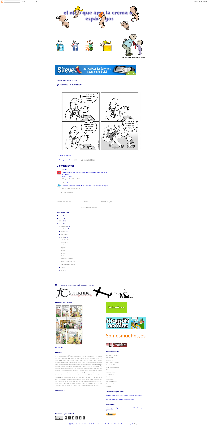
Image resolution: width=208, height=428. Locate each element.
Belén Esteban (80, 358)
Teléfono (66, 383)
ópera (56, 377)
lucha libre (68, 373)
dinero (93, 364)
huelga (70, 370)
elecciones (57, 366)
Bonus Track (99, 358)
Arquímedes (64, 358)
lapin (60, 373)
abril (62, 270)
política (64, 379)
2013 (61, 215)
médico (100, 373)
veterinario (90, 385)
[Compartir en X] (89, 160)
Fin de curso (64, 256)
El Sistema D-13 (110, 374)
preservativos (70, 379)
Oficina (100, 375)
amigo (96, 356)
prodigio (75, 379)
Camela (64, 360)
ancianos (100, 356)
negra (76, 375)
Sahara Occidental (98, 379)
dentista (85, 364)
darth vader (80, 364)
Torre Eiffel (61, 385)
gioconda (66, 368)
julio (62, 267)
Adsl (88, 356)
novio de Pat (86, 375)
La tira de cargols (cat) (112, 367)
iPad (80, 370)
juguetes (91, 370)
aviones (72, 358)
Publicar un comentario (66, 192)
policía (60, 379)
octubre (63, 231)
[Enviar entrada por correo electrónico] (81, 160)
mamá (92, 373)
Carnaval (77, 360)
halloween (93, 368)
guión (89, 368)
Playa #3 (63, 248)
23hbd (70, 356)
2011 (61, 221)
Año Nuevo (58, 358)
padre (60, 377)
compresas (74, 362)
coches (95, 360)
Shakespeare (72, 381)
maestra (88, 373)
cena (90, 360)
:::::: (63, 170)
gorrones (78, 368)
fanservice (89, 366)
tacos (97, 381)
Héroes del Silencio (60, 370)
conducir (79, 362)
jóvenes (86, 370)
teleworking (72, 383)
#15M (56, 356)
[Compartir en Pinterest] (94, 160)
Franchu (62, 368)
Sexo (63, 381)
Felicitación (96, 366)
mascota (96, 373)
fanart (79, 366)
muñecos (68, 375)
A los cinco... (109, 360)
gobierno (71, 368)
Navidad (72, 375)
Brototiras (108, 377)
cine (92, 360)
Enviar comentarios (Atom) (89, 207)
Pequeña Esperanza (111, 381)
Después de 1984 (111, 365)
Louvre (64, 373)
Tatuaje (100, 381)
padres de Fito (67, 377)
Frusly (107, 370)
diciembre (64, 226)
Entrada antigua (106, 201)
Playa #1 (63, 253)
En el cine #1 (64, 245)
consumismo (93, 362)
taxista (56, 383)
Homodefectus (110, 358)
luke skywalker (75, 373)
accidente (84, 356)
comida (57, 362)
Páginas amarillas (76, 377)
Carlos (73, 360)
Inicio (86, 201)
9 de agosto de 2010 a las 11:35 (71, 188)
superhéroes (86, 381)
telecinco (61, 383)
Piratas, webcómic (111, 384)
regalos (83, 379)
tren (65, 385)
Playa (56, 379)
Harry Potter (99, 368)
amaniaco (91, 356)
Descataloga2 (110, 379)
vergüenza (85, 385)
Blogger (136, 424)
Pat (92, 377)
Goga (75, 368)
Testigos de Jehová (86, 383)
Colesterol (100, 360)
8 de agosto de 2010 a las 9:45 (71, 179)
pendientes (96, 377)
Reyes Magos (89, 379)
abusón (79, 356)
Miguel (64, 183)
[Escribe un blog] (87, 160)
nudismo (92, 375)
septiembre (64, 234)
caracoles (69, 360)
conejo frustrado (85, 362)
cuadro (75, 364)
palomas (82, 377)
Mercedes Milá (58, 375)
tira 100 (97, 383)
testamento (78, 383)
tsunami (68, 385)
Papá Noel (87, 377)
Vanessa (80, 385)
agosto (63, 237)
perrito (100, 377)
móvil (64, 375)
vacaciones (74, 385)
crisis (71, 364)
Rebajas (79, 379)
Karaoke (95, 370)
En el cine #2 (64, 242)
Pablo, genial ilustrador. (112, 362)
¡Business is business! (67, 258)
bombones (92, 358)
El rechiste (109, 386)
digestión (89, 364)
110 (67, 356)
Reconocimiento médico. (68, 264)
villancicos (95, 385)
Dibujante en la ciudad (112, 355)
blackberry (87, 358)
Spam (77, 381)
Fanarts (84, 366)
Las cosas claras (110, 372)
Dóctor (97, 364)
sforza (66, 381)
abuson (75, 356)
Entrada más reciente (64, 201)
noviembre (64, 229)
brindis (56, 360)
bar (75, 358)
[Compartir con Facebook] (91, 160)
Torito (57, 385)
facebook (75, 366)
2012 (61, 218)
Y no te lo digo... (65, 239)
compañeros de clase (65, 362)
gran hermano (84, 368)
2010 (61, 224)
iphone (82, 370)
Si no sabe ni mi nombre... (68, 261)
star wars (81, 381)
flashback (57, 368)
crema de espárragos (64, 364)
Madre (82, 372)
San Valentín (58, 381)
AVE (69, 358)
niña (78, 375)
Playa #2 (63, 250)
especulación (69, 366)
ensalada (63, 366)
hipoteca (67, 370)
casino (81, 360)
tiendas (93, 383)
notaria (81, 375)
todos (101, 383)
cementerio (85, 360)
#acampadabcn (62, 356)
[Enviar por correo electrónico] (85, 160)
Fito (101, 366)
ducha (100, 364)
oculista (96, 375)
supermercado (92, 381)
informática (75, 370)
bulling (60, 360)
